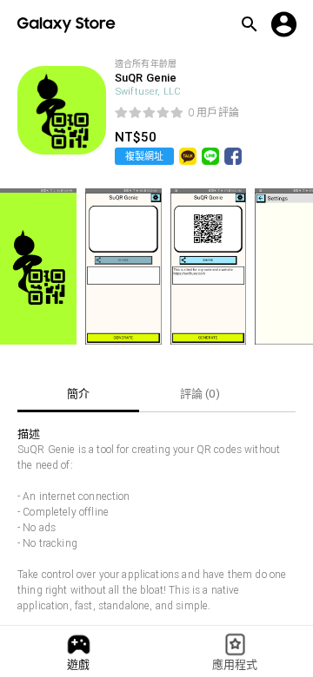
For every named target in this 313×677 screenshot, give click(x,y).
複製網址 (144, 156)
